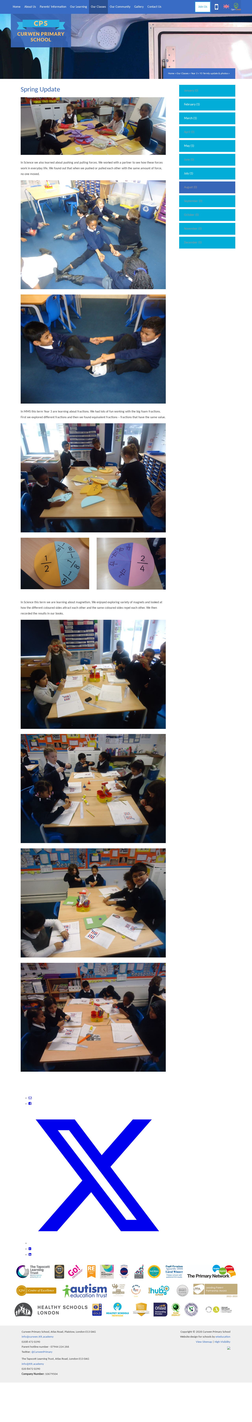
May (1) (189, 146)
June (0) (189, 159)
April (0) (189, 132)
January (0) (191, 90)
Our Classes (183, 73)
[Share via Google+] (30, 1249)
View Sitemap (204, 1342)
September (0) (193, 201)
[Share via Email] (30, 1098)
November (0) (193, 228)
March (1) (190, 118)
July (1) (188, 173)
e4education (223, 1336)
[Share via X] (97, 1243)
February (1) (192, 104)
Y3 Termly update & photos (214, 73)
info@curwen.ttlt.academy (38, 1336)
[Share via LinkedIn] (30, 1254)
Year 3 (194, 73)
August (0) (190, 187)
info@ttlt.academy (33, 1364)
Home (171, 73)
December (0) (193, 242)
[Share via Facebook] (30, 1103)
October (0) (191, 215)
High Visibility (222, 1342)
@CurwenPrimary (41, 1352)
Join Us (202, 6)
